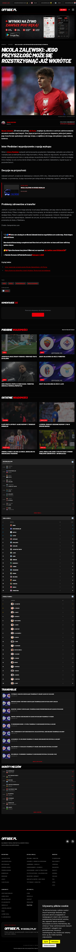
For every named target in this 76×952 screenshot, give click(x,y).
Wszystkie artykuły (68, 329)
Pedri (3, 911)
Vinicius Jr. (4, 905)
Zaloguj (63, 9)
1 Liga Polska (5, 882)
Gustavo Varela (18, 649)
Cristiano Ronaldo (7, 893)
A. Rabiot (16, 612)
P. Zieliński (16, 654)
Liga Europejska (6, 861)
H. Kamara (16, 674)
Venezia (15, 583)
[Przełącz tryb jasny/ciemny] (69, 9)
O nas (28, 893)
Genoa (14, 580)
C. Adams (16, 624)
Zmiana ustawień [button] (49, 945)
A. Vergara (16, 608)
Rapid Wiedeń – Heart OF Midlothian (37, 870)
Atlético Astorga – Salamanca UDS (37, 873)
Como (14, 556)
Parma (14, 573)
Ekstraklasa (5, 864)
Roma (4, 283)
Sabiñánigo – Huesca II (33, 864)
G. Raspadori (17, 645)
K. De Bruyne (17, 604)
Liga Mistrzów (5, 858)
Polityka (29, 905)
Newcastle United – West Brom (36, 879)
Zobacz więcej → (38, 512)
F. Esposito (16, 616)
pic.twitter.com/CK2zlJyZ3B (54, 250)
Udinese (15, 559)
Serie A (11, 283)
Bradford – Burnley (33, 876)
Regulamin (30, 902)
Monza (14, 587)
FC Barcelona (56, 858)
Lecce (14, 535)
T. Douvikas (16, 666)
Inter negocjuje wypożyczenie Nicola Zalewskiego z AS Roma (26, 267)
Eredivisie (4, 876)
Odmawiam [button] (55, 941)
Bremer (16, 662)
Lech (53, 885)
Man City (54, 870)
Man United (55, 867)
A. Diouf (16, 683)
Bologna (15, 576)
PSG (53, 879)
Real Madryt (56, 861)
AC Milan (15, 539)
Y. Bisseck (16, 670)
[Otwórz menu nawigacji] (73, 9)
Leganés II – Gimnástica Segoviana (36, 861)
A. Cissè (16, 641)
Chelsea (54, 876)
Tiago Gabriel (17, 620)
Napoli (14, 532)
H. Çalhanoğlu (17, 633)
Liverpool (55, 864)
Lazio (14, 552)
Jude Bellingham (6, 908)
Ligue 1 (3, 879)
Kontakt (29, 899)
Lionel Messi (5, 896)
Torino (14, 566)
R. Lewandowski (6, 917)
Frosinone (15, 570)
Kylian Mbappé (5, 902)
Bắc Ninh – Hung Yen (32, 858)
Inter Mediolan (20, 283)
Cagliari (15, 546)
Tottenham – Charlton (33, 882)
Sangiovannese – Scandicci (34, 867)
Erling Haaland (6, 899)
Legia (53, 882)
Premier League (5, 867)
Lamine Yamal (5, 914)
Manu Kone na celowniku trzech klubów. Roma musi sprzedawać (27, 270)
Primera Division (6, 870)
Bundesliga (4, 873)
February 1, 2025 (38, 255)
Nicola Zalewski (33, 283)
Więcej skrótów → (38, 812)
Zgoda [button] (46, 941)
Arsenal (54, 873)
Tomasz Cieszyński (11, 122)
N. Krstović (16, 629)
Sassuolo (15, 563)
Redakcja (30, 896)
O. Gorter (16, 637)
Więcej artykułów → (38, 761)
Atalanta (15, 542)
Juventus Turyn (17, 549)
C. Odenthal (17, 679)
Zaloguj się (38, 314)
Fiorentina (16, 590)
